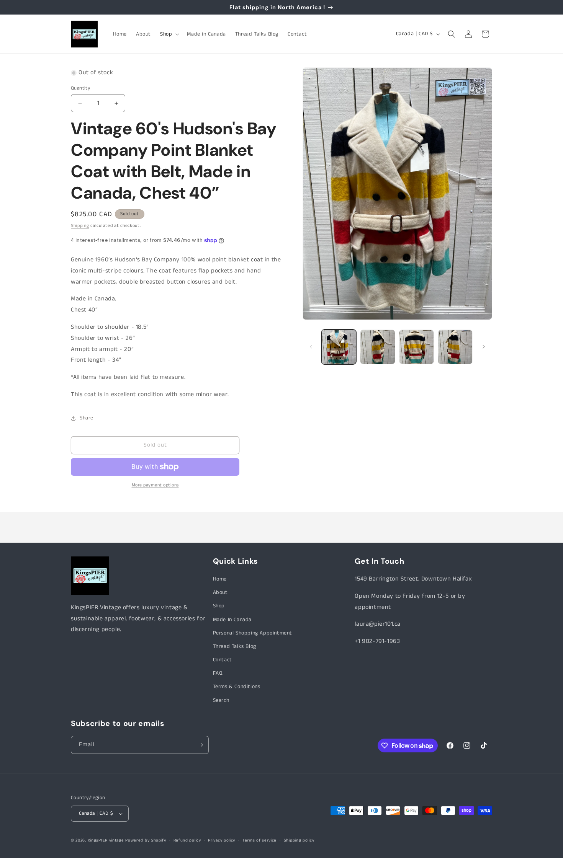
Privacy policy (221, 840)
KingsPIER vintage (106, 840)
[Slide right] (483, 346)
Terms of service (259, 840)
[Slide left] (311, 346)
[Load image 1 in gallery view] (338, 346)
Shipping (80, 225)
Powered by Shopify (145, 840)
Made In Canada (232, 619)
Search (221, 700)
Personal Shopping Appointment (252, 633)
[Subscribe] (199, 745)
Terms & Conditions (236, 687)
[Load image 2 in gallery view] (377, 346)
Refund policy (187, 840)
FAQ (218, 673)
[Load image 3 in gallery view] (416, 346)
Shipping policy (299, 840)
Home (220, 579)
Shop (219, 606)
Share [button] (86, 418)
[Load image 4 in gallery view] (455, 346)
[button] (168, 34)
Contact (222, 660)
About (220, 592)
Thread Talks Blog (234, 646)
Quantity (80, 88)
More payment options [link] (155, 485)
